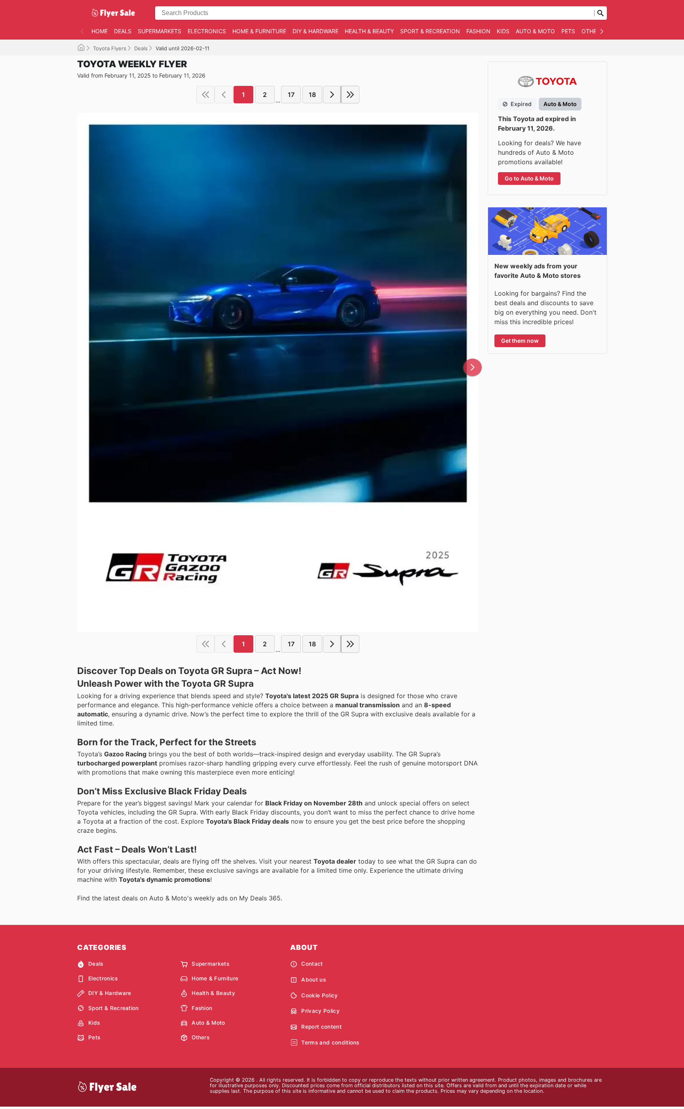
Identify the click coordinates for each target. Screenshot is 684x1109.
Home (99, 31)
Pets (568, 31)
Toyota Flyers (109, 48)
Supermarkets (159, 31)
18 (312, 95)
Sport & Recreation (430, 31)
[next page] (332, 94)
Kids (503, 31)
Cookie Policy (319, 995)
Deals (122, 31)
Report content (321, 1027)
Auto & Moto (535, 31)
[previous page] (224, 94)
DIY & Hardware (315, 31)
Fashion (478, 31)
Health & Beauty (369, 31)
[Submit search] (600, 13)
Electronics (207, 31)
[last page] (350, 94)
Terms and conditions (330, 1042)
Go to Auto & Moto (529, 178)
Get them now (520, 340)
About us (313, 979)
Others (592, 31)
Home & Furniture (259, 31)
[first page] (205, 94)
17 (291, 95)
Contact (312, 964)
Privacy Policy (320, 1011)
